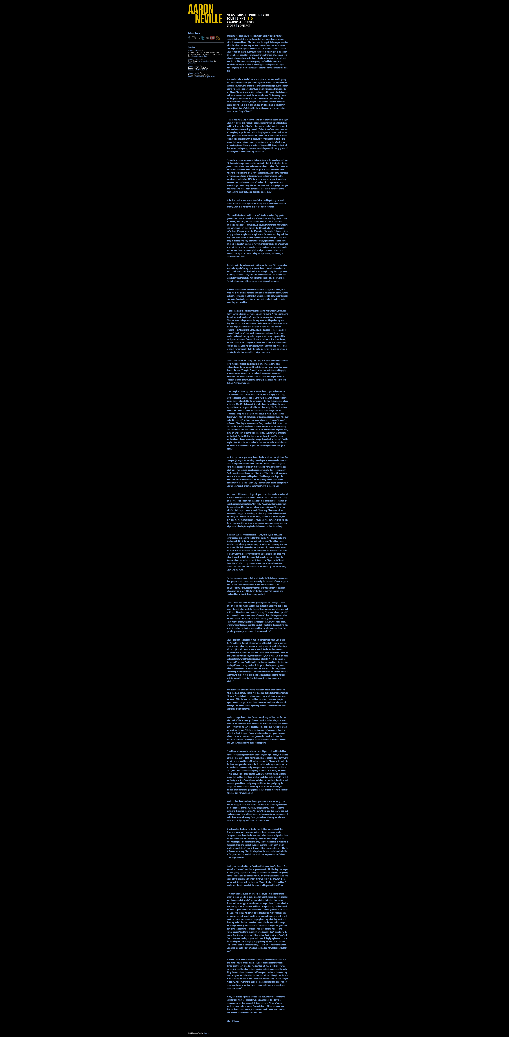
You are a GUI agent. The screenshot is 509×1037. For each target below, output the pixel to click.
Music (242, 15)
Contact (244, 25)
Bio (250, 18)
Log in (206, 1033)
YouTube (210, 38)
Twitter (203, 38)
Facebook (189, 38)
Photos (254, 15)
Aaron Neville (205, 13)
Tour (230, 18)
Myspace (196, 38)
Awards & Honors (240, 22)
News (231, 15)
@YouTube (192, 63)
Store (231, 25)
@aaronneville (193, 50)
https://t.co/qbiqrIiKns (199, 56)
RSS (218, 38)
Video (267, 15)
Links (241, 18)
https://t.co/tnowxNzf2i (196, 77)
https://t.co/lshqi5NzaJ (205, 61)
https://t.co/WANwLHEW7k (197, 70)
